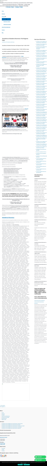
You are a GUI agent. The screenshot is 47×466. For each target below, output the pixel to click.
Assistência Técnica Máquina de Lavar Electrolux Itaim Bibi (11, 428)
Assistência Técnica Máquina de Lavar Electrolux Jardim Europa (12, 423)
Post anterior (2, 405)
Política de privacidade (5, 417)
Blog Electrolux (4, 418)
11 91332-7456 (10, 7)
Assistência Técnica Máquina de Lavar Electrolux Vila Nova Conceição (41, 47)
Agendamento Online (3, 437)
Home (3, 412)
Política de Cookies (27, 464)
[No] (45, 463)
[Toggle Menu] (6, 19)
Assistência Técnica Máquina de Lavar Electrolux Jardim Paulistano (41, 65)
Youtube (3, 450)
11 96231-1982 (19, 7)
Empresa (3, 413)
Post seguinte (2, 406)
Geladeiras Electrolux (8, 217)
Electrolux (4, 42)
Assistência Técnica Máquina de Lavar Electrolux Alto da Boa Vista (41, 138)
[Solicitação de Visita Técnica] (16, 400)
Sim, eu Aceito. (20, 464)
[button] (5, 16)
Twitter (3, 449)
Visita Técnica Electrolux (6, 416)
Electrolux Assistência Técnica (41, 151)
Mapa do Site (4, 419)
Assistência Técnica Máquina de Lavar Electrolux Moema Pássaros (41, 59)
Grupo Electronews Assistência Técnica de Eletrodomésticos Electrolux (39, 302)
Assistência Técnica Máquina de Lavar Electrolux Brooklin (11, 424)
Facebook (3, 448)
